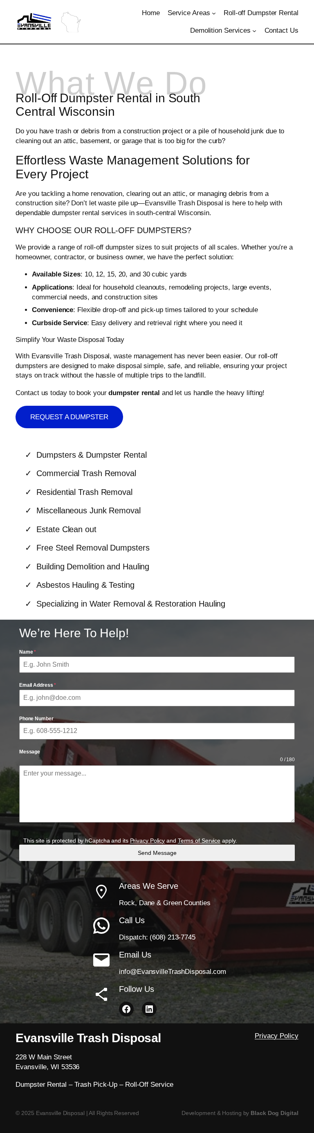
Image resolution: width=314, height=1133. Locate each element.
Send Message (157, 853)
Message (29, 752)
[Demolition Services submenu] (254, 31)
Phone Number (36, 719)
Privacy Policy (147, 840)
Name (27, 652)
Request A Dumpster (69, 417)
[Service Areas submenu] (214, 13)
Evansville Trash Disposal (88, 1038)
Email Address (37, 685)
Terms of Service (199, 840)
